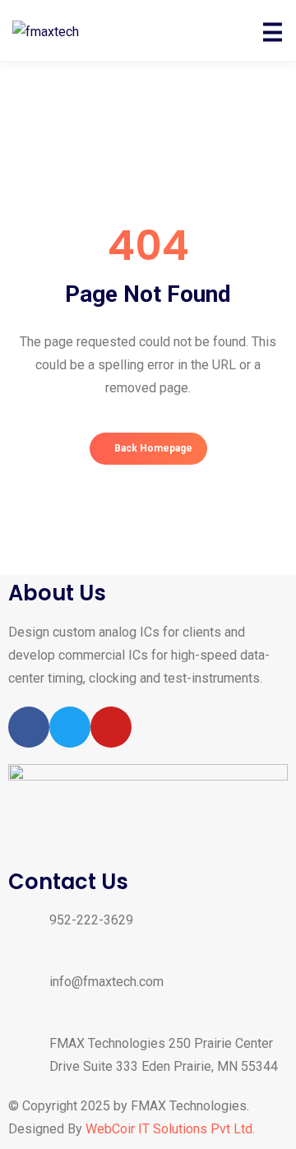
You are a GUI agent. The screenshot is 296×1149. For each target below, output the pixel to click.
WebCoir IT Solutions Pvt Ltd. (170, 1129)
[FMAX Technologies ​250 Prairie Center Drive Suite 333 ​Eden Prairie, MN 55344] (28, 1056)
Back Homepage (152, 448)
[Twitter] (69, 727)
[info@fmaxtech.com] (28, 995)
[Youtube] (111, 727)
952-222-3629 (91, 920)
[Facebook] (28, 727)
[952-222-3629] (28, 933)
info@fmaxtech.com (106, 981)
